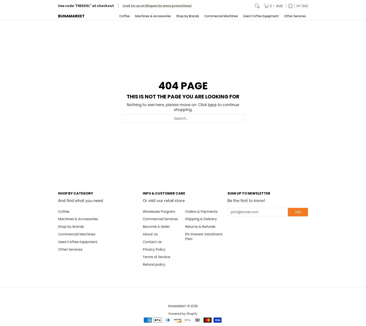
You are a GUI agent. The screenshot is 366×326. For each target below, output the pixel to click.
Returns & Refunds (200, 226)
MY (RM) (302, 6)
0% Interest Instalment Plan (204, 237)
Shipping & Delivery (201, 219)
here (212, 104)
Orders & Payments (201, 211)
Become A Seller (156, 226)
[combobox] (183, 118)
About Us (150, 234)
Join (297, 212)
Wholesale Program (159, 211)
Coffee (63, 211)
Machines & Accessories (78, 219)
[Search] (257, 6)
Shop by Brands (71, 226)
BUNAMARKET (71, 16)
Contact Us (152, 241)
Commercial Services (160, 219)
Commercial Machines (76, 234)
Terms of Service (156, 256)
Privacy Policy (154, 249)
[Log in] (290, 6)
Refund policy (154, 264)
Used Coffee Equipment (77, 241)
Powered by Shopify (183, 314)
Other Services (70, 249)
